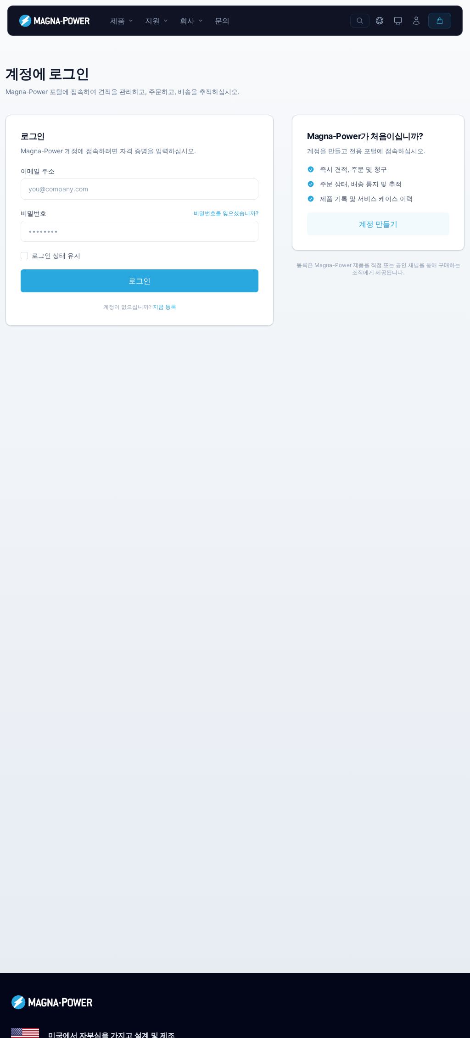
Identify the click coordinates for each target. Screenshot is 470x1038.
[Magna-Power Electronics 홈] (235, 1002)
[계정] (416, 20)
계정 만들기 (378, 224)
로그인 (140, 280)
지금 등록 (164, 306)
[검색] (359, 21)
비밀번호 (33, 213)
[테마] (398, 20)
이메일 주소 (38, 171)
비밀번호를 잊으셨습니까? (226, 213)
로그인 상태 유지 (56, 255)
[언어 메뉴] (379, 20)
